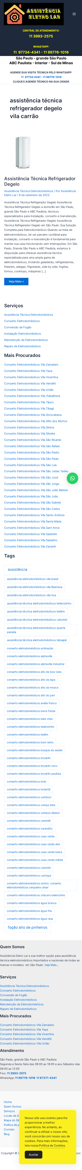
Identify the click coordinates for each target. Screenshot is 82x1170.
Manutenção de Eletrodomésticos (26, 340)
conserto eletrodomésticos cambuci (29, 797)
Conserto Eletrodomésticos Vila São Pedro (31, 452)
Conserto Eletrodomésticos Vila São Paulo (31, 459)
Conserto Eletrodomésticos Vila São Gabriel (32, 502)
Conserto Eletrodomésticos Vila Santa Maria (32, 521)
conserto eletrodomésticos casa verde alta (33, 844)
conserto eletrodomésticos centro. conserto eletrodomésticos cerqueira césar (34, 885)
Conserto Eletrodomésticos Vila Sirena (29, 427)
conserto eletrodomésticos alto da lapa (31, 679)
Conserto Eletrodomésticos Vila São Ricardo (32, 440)
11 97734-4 (23, 52)
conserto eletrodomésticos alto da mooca (32, 687)
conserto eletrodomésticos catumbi (29, 867)
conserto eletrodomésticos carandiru (29, 828)
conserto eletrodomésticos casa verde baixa (34, 852)
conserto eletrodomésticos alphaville (29, 656)
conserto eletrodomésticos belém (27, 734)
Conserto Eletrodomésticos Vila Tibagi (29, 408)
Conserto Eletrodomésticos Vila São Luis (30, 465)
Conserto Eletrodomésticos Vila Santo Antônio (34, 515)
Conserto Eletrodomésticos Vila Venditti (30, 383)
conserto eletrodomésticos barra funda (31, 711)
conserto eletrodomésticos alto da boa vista (34, 671)
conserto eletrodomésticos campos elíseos (33, 812)
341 (37, 52)
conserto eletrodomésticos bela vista (30, 718)
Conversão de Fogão (17, 327)
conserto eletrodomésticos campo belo (31, 805)
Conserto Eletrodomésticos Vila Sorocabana (33, 415)
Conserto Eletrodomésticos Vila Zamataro (31, 364)
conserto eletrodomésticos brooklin (29, 758)
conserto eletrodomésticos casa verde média (35, 859)
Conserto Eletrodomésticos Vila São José (31, 477)
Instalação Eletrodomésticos (22, 333)
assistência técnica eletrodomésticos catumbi (37, 619)
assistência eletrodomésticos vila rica (31, 595)
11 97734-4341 (31, 77)
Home (8, 1102)
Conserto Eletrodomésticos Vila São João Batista (36, 490)
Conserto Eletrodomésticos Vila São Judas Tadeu (36, 471)
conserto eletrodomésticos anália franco (32, 703)
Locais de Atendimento (19, 1115)
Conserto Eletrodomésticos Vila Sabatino (30, 540)
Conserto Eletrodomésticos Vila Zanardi (30, 546)
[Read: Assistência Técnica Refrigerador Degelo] (23, 152)
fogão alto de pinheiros (27, 927)
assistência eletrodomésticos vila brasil (32, 579)
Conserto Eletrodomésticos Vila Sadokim (30, 534)
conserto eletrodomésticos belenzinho (30, 726)
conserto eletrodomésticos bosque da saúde (34, 750)
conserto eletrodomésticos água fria (29, 910)
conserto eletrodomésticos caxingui (29, 875)
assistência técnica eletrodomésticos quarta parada (36, 630)
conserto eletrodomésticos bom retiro (30, 742)
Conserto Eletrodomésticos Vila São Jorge (31, 484)
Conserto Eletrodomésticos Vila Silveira (29, 433)
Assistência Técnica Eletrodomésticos (28, 191)
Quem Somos (12, 1106)
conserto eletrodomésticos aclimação (30, 648)
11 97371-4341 (46, 1078)
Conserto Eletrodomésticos (22, 321)
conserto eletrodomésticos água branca (31, 903)
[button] (72, 478)
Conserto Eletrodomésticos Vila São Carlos (32, 509)
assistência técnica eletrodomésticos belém (36, 611)
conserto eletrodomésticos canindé (29, 820)
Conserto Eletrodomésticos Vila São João (31, 496)
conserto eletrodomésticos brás (26, 781)
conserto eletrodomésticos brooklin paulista (34, 773)
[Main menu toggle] (74, 14)
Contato (9, 1129)
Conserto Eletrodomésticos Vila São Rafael (31, 446)
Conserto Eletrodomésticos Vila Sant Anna (31, 527)
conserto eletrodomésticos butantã (28, 789)
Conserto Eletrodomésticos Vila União (29, 390)
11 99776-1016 (56, 52)
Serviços (9, 1111)
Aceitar (33, 1154)
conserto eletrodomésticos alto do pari (31, 695)
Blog (7, 1134)
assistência (17, 569)
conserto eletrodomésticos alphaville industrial (35, 664)
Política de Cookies (52, 1145)
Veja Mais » (17, 282)
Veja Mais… (51, 965)
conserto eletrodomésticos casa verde (31, 836)
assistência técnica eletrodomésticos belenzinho (39, 603)
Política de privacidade (18, 1125)
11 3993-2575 (16, 1073)
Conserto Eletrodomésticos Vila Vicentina (31, 377)
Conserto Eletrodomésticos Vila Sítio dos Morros (35, 421)
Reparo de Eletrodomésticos (22, 346)
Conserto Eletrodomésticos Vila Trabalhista (32, 396)
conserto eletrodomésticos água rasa (30, 918)
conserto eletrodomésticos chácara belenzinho (36, 895)
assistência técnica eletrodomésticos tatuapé (37, 640)
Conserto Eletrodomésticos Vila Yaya (28, 371)
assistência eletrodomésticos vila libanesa (34, 587)
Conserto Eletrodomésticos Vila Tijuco (29, 402)
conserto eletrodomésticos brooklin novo (32, 765)
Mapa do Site (12, 1120)
